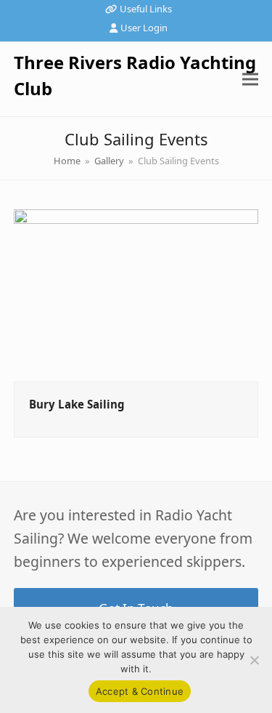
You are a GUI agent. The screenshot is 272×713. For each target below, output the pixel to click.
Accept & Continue (140, 691)
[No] (254, 660)
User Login (144, 27)
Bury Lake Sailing (77, 404)
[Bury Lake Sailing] (136, 294)
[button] (250, 79)
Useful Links (146, 8)
